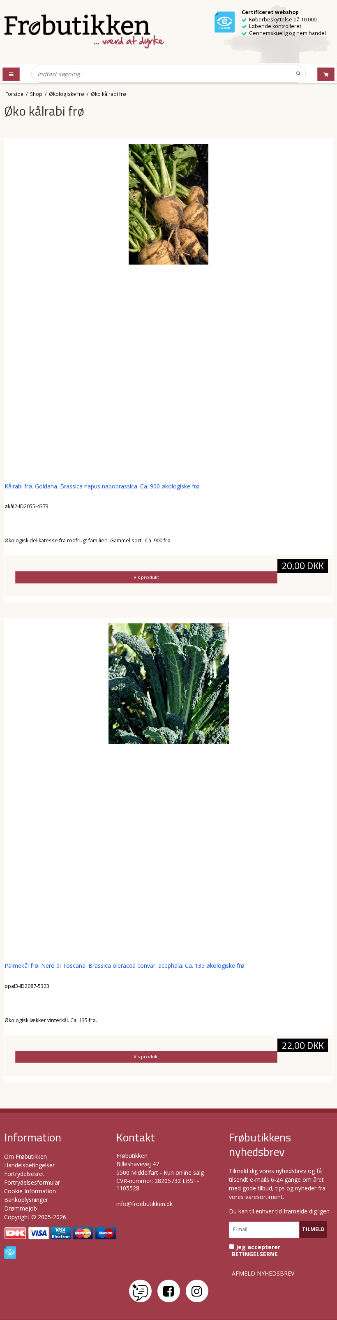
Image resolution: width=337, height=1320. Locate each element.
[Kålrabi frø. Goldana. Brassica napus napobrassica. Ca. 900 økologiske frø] (168, 308)
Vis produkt (146, 577)
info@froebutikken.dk (144, 1204)
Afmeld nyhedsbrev (263, 1273)
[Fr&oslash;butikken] (84, 31)
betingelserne (255, 1254)
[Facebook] (168, 1291)
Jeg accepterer (256, 1250)
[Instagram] (197, 1291)
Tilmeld (313, 1229)
